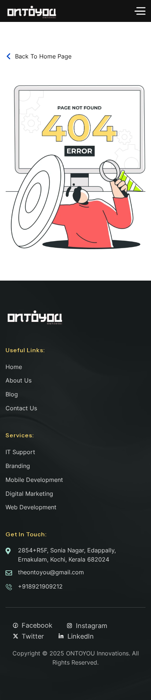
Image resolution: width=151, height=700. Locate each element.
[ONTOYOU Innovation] (31, 11)
